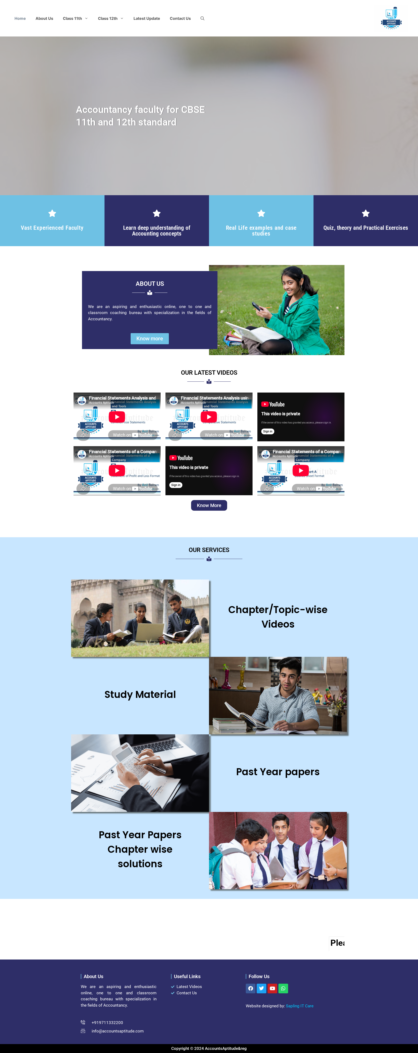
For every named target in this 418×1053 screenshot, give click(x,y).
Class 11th (72, 18)
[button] (202, 18)
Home (20, 18)
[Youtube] (272, 988)
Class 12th (108, 18)
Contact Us (180, 18)
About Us (44, 18)
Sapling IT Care (300, 1005)
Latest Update (147, 18)
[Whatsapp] (283, 988)
